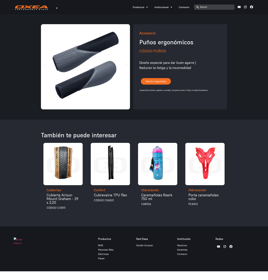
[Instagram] (245, 7)
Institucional (161, 7)
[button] (44, 64)
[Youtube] (239, 7)
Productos (138, 7)
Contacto (184, 7)
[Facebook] (251, 7)
